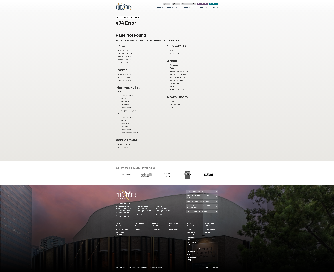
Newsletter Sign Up (189, 4)
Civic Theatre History (177, 77)
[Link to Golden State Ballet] (167, 174)
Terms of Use (136, 267)
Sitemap (160, 267)
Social (172, 86)
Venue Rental (188, 7)
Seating (123, 98)
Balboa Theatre (202, 4)
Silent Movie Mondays (126, 80)
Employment (174, 83)
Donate (172, 50)
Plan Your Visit (173, 7)
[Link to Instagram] (141, 214)
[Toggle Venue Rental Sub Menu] (195, 7)
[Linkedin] (129, 216)
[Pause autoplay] (216, 167)
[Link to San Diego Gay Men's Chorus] (146, 174)
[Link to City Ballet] (208, 175)
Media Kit (173, 107)
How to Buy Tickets (125, 77)
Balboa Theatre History (178, 74)
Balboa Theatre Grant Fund (179, 71)
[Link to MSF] (187, 175)
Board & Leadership (177, 80)
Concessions (125, 104)
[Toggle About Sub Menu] (217, 7)
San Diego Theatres (124, 7)
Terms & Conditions (125, 53)
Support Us (203, 7)
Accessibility (125, 101)
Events (160, 7)
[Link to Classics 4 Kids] (126, 175)
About (214, 7)
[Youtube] (125, 216)
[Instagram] (120, 216)
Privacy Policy (123, 50)
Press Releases (175, 104)
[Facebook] (116, 216)
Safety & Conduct (126, 107)
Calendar (176, 4)
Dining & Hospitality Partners (129, 111)
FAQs (172, 68)
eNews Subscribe (124, 59)
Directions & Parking (127, 95)
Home (117, 17)
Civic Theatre (213, 4)
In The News (174, 101)
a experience (210, 267)
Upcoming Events (124, 74)
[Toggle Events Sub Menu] (164, 7)
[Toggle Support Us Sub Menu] (208, 7)
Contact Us (174, 65)
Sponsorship (174, 53)
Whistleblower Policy (177, 89)
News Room (177, 97)
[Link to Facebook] (137, 214)
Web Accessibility (124, 56)
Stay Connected (124, 62)
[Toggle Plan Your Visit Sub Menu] (180, 7)
